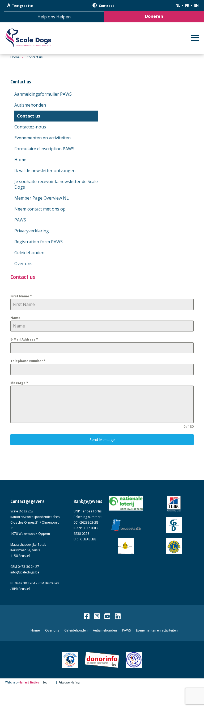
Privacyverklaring (31, 231)
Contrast (106, 5)
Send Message (102, 439)
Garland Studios (29, 682)
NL (178, 5)
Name (15, 317)
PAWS (20, 220)
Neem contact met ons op (40, 209)
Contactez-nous (30, 127)
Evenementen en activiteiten (42, 138)
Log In (46, 682)
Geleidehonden (29, 253)
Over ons (23, 263)
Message (19, 383)
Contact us (28, 116)
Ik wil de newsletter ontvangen (44, 170)
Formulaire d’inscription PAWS (44, 149)
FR (187, 5)
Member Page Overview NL (41, 198)
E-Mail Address (24, 339)
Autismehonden (30, 105)
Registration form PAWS (38, 242)
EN (196, 5)
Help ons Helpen (54, 17)
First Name (21, 296)
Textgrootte (22, 5)
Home (15, 57)
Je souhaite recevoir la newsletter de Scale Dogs (56, 184)
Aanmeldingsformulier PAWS (43, 94)
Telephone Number (28, 361)
